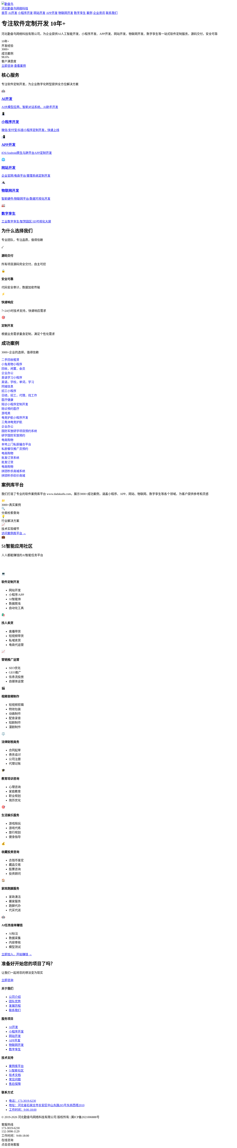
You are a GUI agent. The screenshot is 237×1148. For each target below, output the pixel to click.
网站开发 (39, 12)
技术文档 (15, 1075)
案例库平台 (16, 1066)
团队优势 (15, 1001)
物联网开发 (65, 12)
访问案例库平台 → (13, 533)
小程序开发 (25, 12)
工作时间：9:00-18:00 (22, 1109)
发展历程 (15, 1005)
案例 (89, 12)
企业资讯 (99, 12)
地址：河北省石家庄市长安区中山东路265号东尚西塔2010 (46, 1105)
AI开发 (12, 12)
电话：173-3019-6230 (22, 1100)
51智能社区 (16, 1070)
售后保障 (15, 1083)
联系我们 (112, 12)
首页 (4, 12)
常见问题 (15, 1079)
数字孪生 (80, 12)
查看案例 (20, 65)
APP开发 (52, 12)
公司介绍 (15, 996)
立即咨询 (7, 65)
